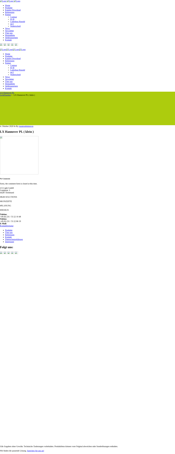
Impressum (9, 242)
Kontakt (8, 237)
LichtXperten (5, 95)
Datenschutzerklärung (14, 239)
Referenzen (9, 235)
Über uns (9, 232)
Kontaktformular (6, 226)
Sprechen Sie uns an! (35, 451)
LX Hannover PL (7, 93)
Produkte (8, 230)
